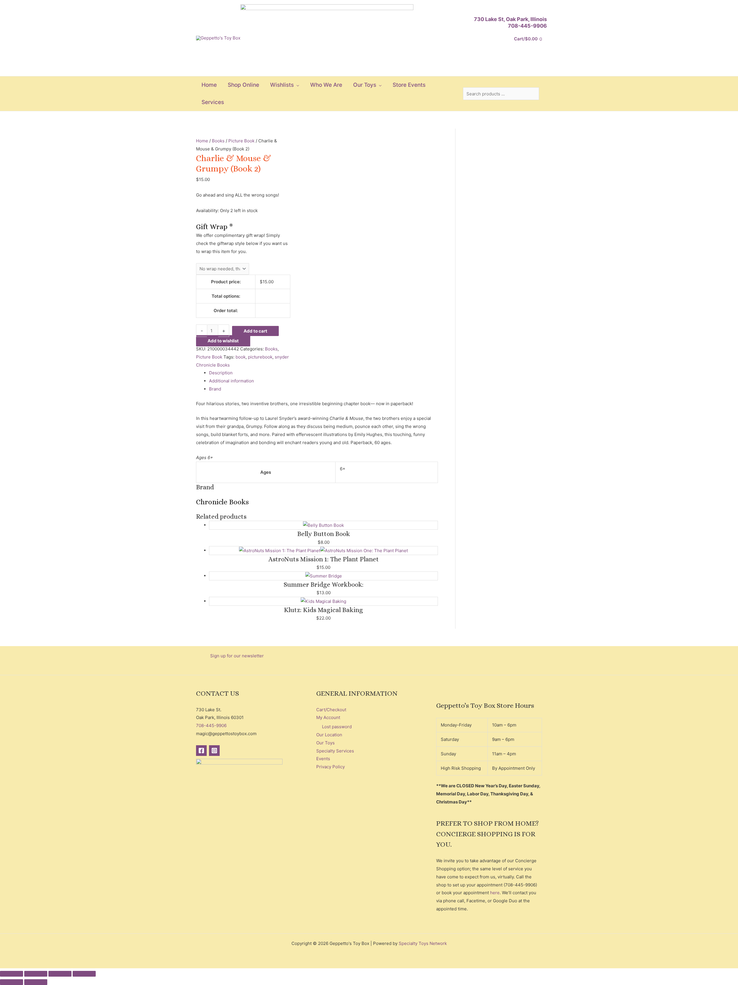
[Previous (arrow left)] (11, 982)
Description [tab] (221, 372)
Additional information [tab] (231, 381)
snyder (282, 357)
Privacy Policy (330, 766)
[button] (296, 85)
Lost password (337, 726)
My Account (328, 717)
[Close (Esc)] (84, 974)
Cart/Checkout (331, 709)
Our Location (329, 734)
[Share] (59, 974)
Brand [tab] (215, 389)
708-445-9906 (527, 26)
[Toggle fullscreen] (35, 974)
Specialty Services (335, 751)
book (241, 357)
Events (323, 758)
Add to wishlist (223, 341)
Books (218, 141)
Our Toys (325, 743)
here (495, 892)
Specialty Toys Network (423, 943)
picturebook (260, 357)
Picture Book (241, 141)
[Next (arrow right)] (35, 982)
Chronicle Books (213, 365)
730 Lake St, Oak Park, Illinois (510, 19)
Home (202, 141)
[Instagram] (214, 750)
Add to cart (255, 331)
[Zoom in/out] (11, 974)
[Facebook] (201, 750)
